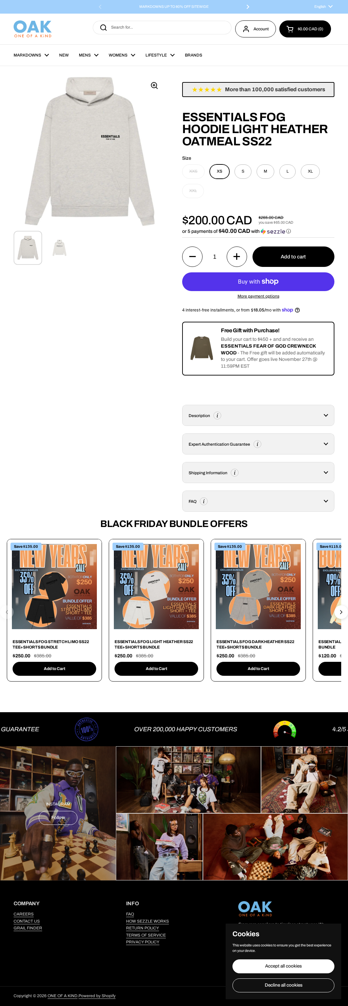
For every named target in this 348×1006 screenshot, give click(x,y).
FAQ (130, 914)
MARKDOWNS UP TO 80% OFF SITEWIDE (174, 7)
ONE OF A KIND (62, 995)
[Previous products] (7, 612)
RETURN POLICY (142, 928)
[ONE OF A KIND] (33, 28)
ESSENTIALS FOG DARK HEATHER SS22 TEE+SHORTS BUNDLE (255, 644)
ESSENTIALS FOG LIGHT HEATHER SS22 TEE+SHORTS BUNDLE (154, 644)
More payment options (258, 296)
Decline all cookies (283, 985)
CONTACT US (27, 921)
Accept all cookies (283, 966)
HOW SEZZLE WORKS (147, 921)
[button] (305, 28)
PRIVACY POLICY (142, 942)
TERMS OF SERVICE (146, 935)
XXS (193, 171)
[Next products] (341, 612)
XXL (193, 190)
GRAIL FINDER (28, 928)
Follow (58, 817)
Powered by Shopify (97, 995)
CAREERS (24, 914)
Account (261, 29)
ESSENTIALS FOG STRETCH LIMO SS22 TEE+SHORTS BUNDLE (51, 644)
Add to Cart (54, 668)
